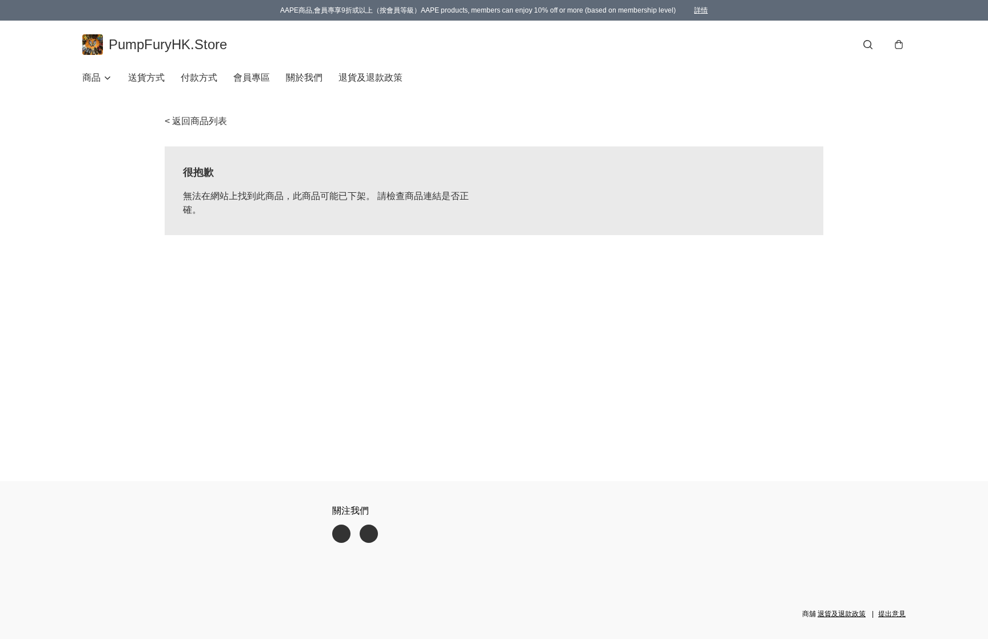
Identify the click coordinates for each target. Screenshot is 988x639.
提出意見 (892, 614)
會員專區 (251, 77)
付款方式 (199, 77)
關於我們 (304, 77)
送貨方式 (146, 77)
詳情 (701, 10)
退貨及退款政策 (370, 77)
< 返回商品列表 (196, 121)
